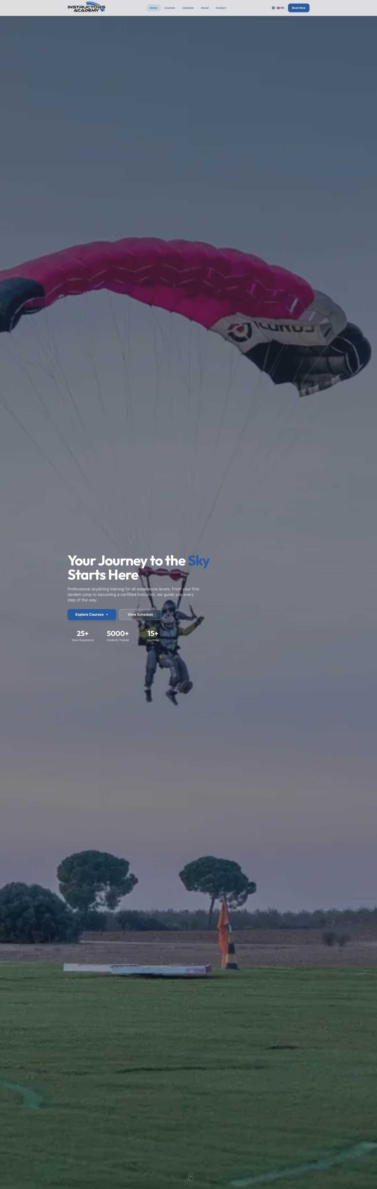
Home (153, 7)
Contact (221, 7)
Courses (169, 7)
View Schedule (140, 614)
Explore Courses (89, 614)
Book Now (299, 7)
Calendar (188, 7)
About (205, 7)
